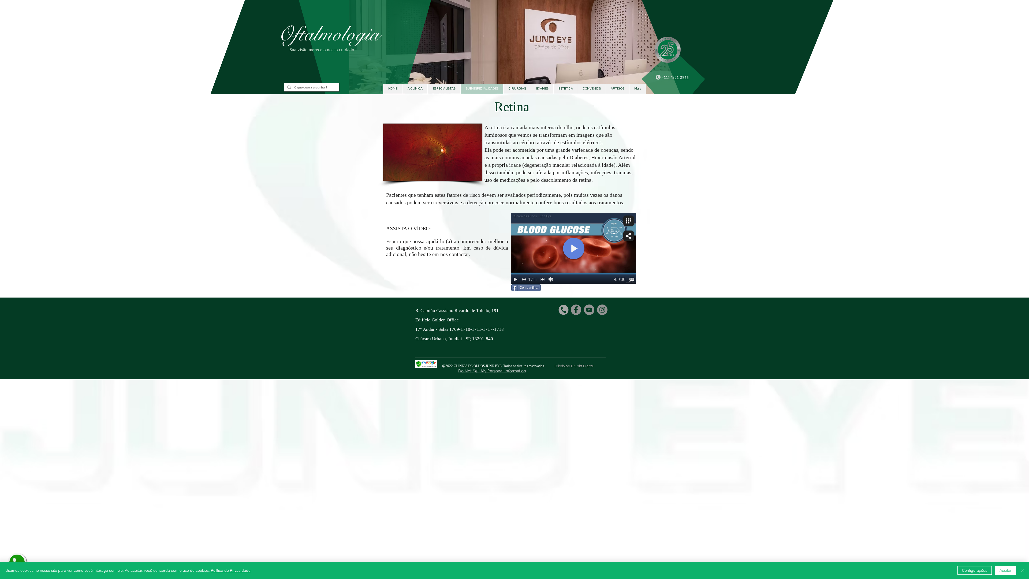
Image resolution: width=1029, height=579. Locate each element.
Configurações (974, 570)
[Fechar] (1022, 570)
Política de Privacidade (231, 570)
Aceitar (1006, 570)
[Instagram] (602, 310)
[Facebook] (576, 310)
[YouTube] (589, 310)
